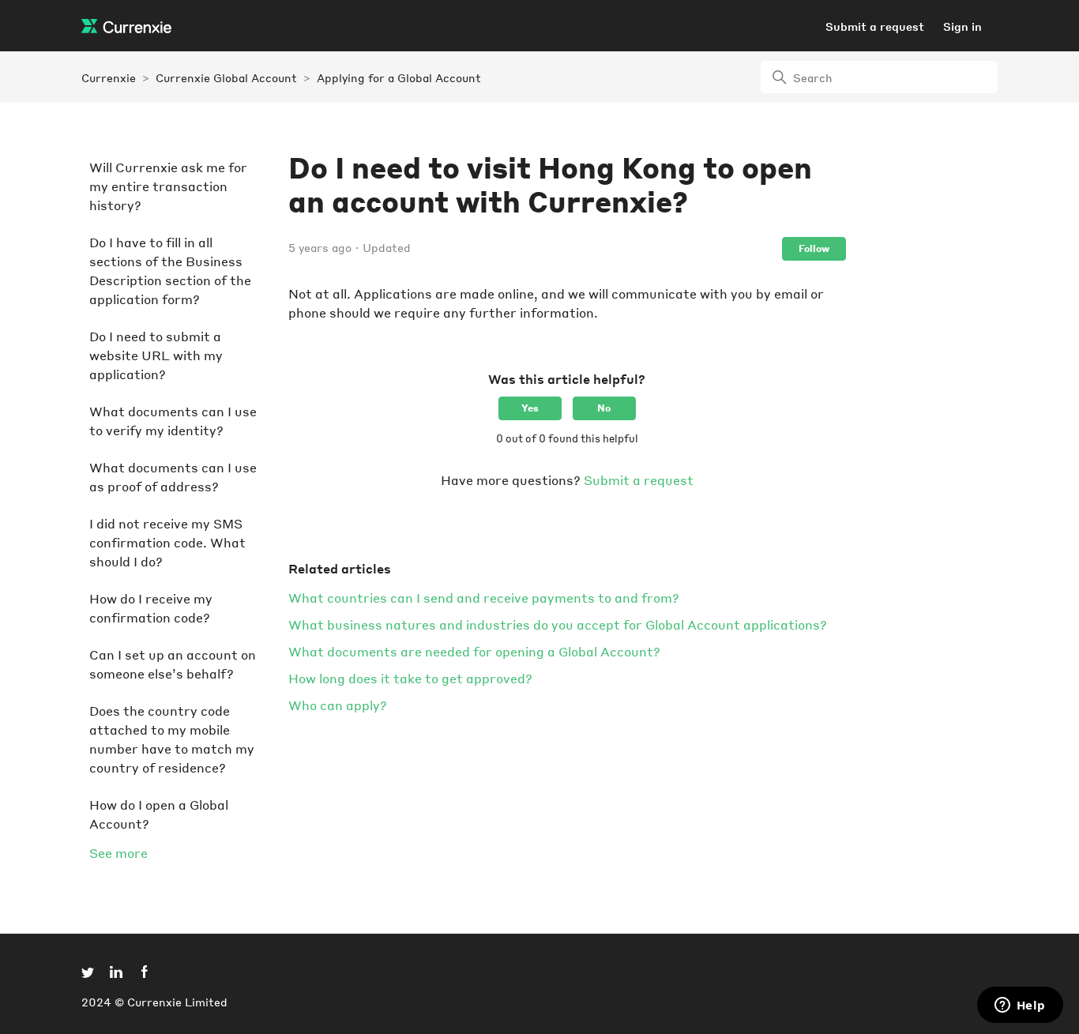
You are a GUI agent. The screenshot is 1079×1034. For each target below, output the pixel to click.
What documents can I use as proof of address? (173, 476)
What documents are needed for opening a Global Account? (474, 651)
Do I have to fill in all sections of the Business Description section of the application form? (170, 270)
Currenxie (108, 77)
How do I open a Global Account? (158, 814)
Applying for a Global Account (399, 77)
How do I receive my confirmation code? (150, 608)
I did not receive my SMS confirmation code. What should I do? (167, 542)
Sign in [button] (962, 26)
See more (118, 852)
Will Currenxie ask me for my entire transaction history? (168, 186)
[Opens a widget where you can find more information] (1019, 1006)
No (604, 408)
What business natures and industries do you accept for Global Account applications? (557, 624)
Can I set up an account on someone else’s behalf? (172, 664)
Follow (814, 248)
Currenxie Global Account (226, 77)
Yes (530, 408)
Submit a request (874, 26)
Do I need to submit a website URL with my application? (156, 355)
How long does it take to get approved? (410, 678)
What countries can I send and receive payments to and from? (483, 597)
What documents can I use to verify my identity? (173, 420)
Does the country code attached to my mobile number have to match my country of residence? (171, 739)
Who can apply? (337, 705)
